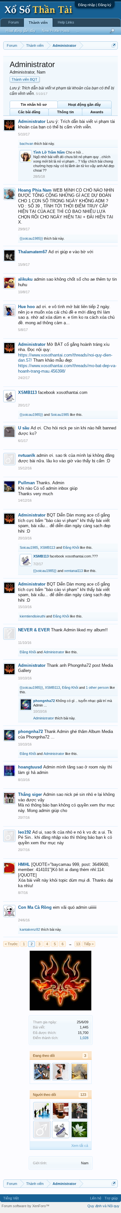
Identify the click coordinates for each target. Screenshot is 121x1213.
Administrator (31, 121)
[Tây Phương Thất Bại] (42, 1071)
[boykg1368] (42, 1110)
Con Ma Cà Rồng (35, 907)
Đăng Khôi (71, 547)
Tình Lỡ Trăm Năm (49, 152)
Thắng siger (30, 794)
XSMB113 (27, 392)
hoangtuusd (30, 767)
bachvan (26, 143)
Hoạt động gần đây (84, 104)
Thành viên (38, 23)
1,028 (84, 1038)
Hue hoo (26, 306)
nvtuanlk (26, 455)
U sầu (23, 428)
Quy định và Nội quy (103, 1206)
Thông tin (65, 112)
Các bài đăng (29, 112)
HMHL (24, 864)
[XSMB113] (60, 1129)
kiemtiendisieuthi (32, 616)
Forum (13, 22)
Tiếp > (89, 944)
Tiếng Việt (11, 1198)
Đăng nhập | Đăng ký (94, 5)
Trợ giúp (111, 1198)
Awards (96, 112)
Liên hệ (95, 1198)
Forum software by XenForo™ (25, 1206)
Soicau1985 (60, 414)
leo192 (24, 832)
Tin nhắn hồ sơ (34, 104)
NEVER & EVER (34, 629)
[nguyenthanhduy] (60, 1071)
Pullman (26, 482)
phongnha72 (44, 701)
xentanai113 (73, 571)
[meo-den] (42, 1129)
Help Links (66, 22)
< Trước (11, 944)
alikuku (25, 279)
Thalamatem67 (32, 251)
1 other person (97, 687)
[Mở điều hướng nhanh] (114, 45)
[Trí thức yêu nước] (79, 1110)
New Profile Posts (56, 31)
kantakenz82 (30, 929)
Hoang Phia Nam (35, 190)
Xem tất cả (79, 1146)
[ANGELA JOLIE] (79, 1129)
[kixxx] (79, 1071)
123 (83, 1095)
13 (78, 944)
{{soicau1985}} (31, 238)
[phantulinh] (60, 1110)
